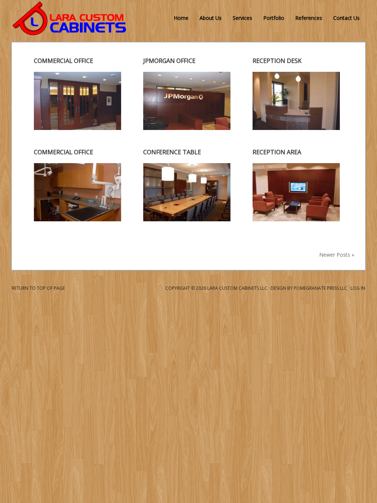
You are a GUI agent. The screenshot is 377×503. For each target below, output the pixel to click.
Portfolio (273, 17)
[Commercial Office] (77, 127)
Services (242, 17)
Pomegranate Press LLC (320, 288)
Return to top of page (38, 288)
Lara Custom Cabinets (14, 18)
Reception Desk (277, 61)
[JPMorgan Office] (186, 127)
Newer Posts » (336, 254)
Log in (357, 288)
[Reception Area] (296, 219)
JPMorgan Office (169, 61)
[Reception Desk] (296, 127)
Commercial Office (63, 61)
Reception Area (277, 152)
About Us (211, 17)
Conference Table (172, 152)
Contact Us (346, 17)
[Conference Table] (186, 219)
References (308, 17)
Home (181, 17)
